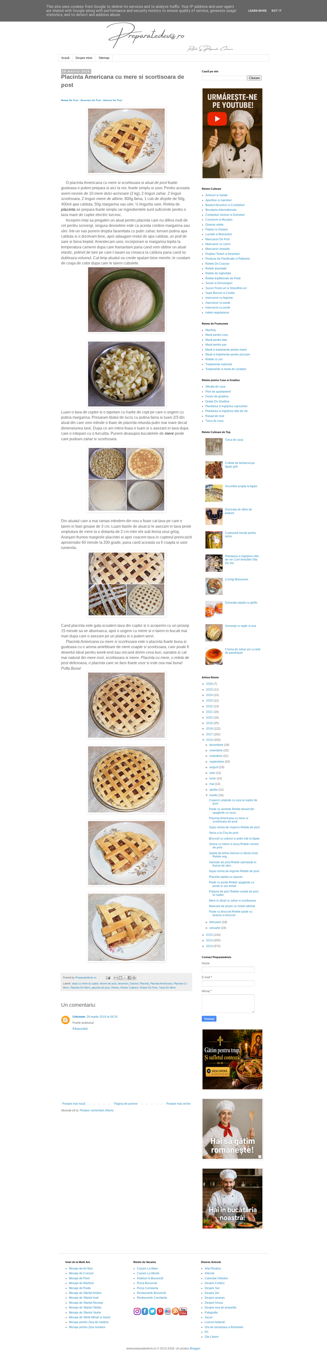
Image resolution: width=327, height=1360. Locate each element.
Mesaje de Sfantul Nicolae (86, 1302)
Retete (115, 987)
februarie (215, 922)
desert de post (108, 983)
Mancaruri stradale (217, 249)
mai (212, 784)
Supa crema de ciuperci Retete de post (234, 827)
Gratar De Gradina (217, 401)
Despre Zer (212, 1293)
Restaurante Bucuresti (151, 1293)
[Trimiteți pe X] (125, 977)
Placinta (144, 983)
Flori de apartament (218, 391)
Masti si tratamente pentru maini (226, 349)
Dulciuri (134, 983)
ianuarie (215, 928)
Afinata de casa (215, 386)
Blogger (195, 1348)
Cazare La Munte (148, 1273)
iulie (212, 773)
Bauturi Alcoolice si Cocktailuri (225, 205)
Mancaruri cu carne (218, 244)
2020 (210, 717)
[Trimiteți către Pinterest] (134, 977)
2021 (210, 712)
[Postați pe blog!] (120, 977)
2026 (210, 684)
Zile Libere (212, 1336)
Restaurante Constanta (152, 1297)
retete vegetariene (217, 312)
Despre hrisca (214, 1302)
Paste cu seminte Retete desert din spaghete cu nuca (231, 810)
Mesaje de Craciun (81, 1273)
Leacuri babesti (215, 1322)
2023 (210, 700)
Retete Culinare (129, 987)
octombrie (216, 756)
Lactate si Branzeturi (218, 234)
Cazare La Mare (147, 1268)
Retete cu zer (214, 359)
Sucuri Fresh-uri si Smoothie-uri (226, 288)
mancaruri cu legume (219, 297)
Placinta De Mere (80, 987)
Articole (209, 1273)
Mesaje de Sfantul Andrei (85, 1293)
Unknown (79, 1016)
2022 (210, 706)
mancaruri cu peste (217, 307)
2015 (210, 935)
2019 (210, 723)
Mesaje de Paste (80, 1288)
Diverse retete (214, 224)
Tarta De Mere (167, 987)
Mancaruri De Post (217, 239)
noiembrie (216, 750)
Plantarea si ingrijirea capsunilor (226, 406)
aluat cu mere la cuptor (85, 983)
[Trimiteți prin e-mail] (115, 977)
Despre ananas (215, 1297)
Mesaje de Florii (79, 1278)
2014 (210, 940)
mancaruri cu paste (217, 302)
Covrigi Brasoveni (236, 579)
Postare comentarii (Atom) (96, 1110)
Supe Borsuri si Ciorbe (220, 293)
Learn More (257, 10)
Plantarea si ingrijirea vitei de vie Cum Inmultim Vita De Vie (242, 559)
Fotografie (211, 1312)
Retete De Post (149, 987)
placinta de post (101, 987)
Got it (276, 10)
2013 (210, 946)
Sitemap (104, 58)
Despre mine (84, 58)
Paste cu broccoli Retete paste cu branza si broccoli (230, 913)
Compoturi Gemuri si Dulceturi (225, 215)
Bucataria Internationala (221, 209)
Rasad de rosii (214, 416)
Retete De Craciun (217, 263)
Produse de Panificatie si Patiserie (227, 258)
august (214, 767)
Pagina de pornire (126, 1103)
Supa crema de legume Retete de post (234, 871)
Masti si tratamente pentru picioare (227, 354)
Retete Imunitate (216, 268)
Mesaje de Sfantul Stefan (85, 1307)
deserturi (123, 983)
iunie (213, 778)
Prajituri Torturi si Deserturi (222, 254)
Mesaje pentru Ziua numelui (87, 1327)
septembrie (217, 761)
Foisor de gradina (216, 396)
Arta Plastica (213, 1268)
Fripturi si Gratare (216, 229)
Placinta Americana (161, 983)
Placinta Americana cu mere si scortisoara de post (228, 820)
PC (207, 1332)
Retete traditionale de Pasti (223, 278)
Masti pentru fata (216, 340)
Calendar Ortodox (216, 1278)
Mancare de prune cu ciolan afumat (232, 906)
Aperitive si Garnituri (218, 200)
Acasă (65, 58)
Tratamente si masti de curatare (225, 369)
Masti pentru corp (216, 335)
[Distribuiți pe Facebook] (129, 977)
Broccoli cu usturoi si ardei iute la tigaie (234, 838)
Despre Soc (212, 1288)
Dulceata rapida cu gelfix (241, 602)
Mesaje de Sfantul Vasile (85, 1312)
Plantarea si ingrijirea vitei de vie (226, 411)
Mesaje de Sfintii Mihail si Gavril (89, 1317)
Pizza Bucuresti (147, 1283)
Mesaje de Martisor (81, 1283)
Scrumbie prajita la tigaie (241, 486)
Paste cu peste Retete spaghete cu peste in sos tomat (231, 884)
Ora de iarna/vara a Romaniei (224, 1327)
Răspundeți (80, 1028)
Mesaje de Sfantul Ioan (84, 1297)
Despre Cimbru (215, 1283)
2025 (210, 689)
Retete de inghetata (218, 273)
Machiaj (210, 330)
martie (213, 795)
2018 (210, 728)
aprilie (213, 789)
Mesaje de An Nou (81, 1268)
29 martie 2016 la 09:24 (102, 1016)
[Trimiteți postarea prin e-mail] (108, 977)
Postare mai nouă (73, 1103)
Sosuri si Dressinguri (218, 283)
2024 (210, 695)
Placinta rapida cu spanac (226, 877)
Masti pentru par (215, 344)
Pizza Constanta (147, 1288)
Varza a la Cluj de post (223, 832)
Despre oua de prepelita (220, 1307)
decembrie (216, 745)
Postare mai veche (178, 1103)
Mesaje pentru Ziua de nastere (89, 1322)
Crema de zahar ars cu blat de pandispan (242, 651)
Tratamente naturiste (218, 364)
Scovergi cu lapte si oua (240, 626)
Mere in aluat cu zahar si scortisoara (232, 900)
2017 (210, 734)
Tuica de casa (214, 421)
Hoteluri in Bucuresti (150, 1278)
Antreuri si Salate (216, 195)
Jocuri (209, 1317)
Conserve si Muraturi (218, 219)
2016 (210, 740)
